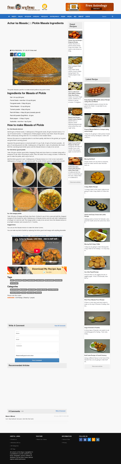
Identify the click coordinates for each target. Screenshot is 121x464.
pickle (12, 280)
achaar (24, 280)
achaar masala (39, 280)
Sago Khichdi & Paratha (92, 327)
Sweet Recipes (73, 25)
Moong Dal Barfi (89, 159)
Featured (24, 292)
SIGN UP (80, 16)
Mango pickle (18, 280)
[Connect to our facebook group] (85, 439)
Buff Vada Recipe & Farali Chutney (95, 355)
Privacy (65, 442)
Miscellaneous (23, 289)
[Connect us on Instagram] (97, 439)
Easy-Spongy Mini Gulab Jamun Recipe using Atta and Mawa (97, 101)
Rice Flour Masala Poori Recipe (94, 300)
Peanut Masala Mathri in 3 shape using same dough (96, 130)
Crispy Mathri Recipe (91, 187)
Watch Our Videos (42, 439)
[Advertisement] (37, 37)
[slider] (10, 297)
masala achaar (31, 280)
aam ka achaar (14, 283)
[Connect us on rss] (93, 439)
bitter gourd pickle (49, 280)
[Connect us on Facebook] (80, 439)
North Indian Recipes (42, 289)
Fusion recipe (31, 292)
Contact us (14, 439)
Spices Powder (31, 289)
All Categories (15, 446)
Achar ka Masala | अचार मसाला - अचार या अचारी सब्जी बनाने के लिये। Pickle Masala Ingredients (37, 236)
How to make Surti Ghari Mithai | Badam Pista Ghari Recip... (74, 93)
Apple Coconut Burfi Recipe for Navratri (74, 144)
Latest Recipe (92, 79)
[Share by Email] (12, 54)
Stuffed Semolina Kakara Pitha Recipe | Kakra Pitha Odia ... (74, 168)
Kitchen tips (38, 292)
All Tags (13, 449)
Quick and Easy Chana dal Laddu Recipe (95, 215)
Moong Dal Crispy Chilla (92, 244)
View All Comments (60, 325)
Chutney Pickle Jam (15, 292)
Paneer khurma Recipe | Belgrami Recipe (75, 41)
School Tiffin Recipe (53, 289)
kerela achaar (58, 280)
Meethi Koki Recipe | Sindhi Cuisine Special (74, 118)
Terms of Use (66, 439)
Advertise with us (15, 442)
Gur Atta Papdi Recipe (91, 272)
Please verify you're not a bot (24, 355)
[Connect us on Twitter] (89, 439)
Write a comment (60, 411)
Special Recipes (14, 289)
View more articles (75, 182)
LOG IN (87, 16)
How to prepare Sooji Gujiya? (74, 67)
